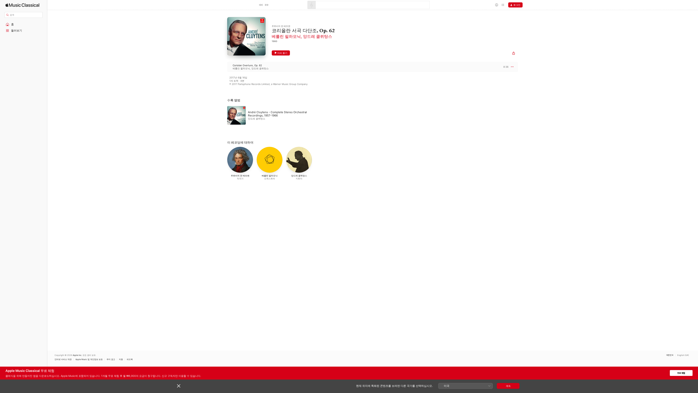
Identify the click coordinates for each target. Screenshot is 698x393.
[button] (24, 24)
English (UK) (683, 355)
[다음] (267, 5)
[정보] (497, 4)
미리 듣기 (282, 52)
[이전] (261, 5)
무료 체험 (681, 373)
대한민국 (669, 355)
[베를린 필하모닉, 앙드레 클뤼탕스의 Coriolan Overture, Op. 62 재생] (223, 66)
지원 (121, 359)
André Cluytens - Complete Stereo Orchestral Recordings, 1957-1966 (277, 113)
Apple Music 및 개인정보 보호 (89, 359)
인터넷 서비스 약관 (63, 359)
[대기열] (503, 4)
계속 (508, 385)
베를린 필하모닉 (286, 36)
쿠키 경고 (111, 359)
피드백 (130, 359)
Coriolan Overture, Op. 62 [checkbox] (247, 65)
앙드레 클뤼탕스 (317, 36)
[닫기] (178, 386)
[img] (22, 5)
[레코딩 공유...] (513, 53)
